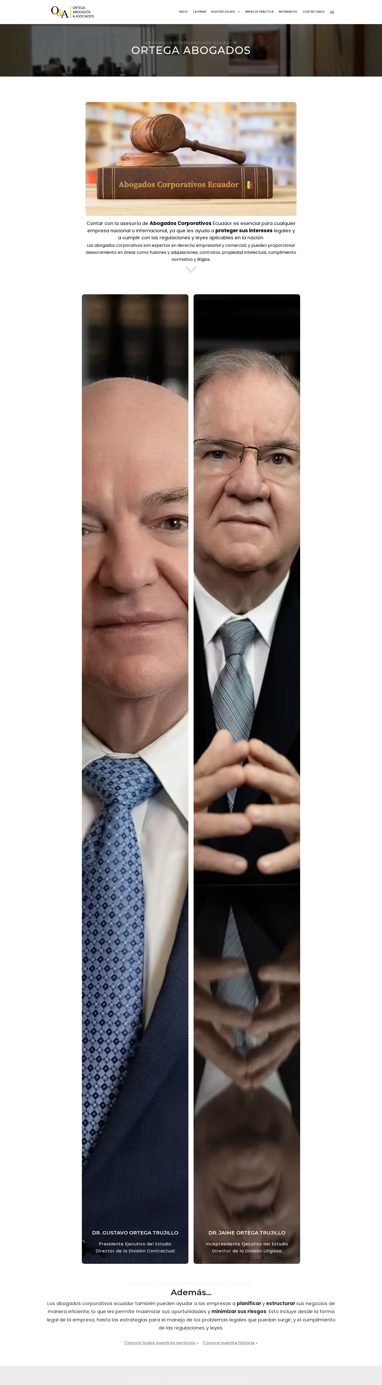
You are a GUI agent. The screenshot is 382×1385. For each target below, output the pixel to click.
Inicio (183, 11)
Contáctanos (314, 11)
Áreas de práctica (259, 11)
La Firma (199, 11)
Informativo (288, 11)
